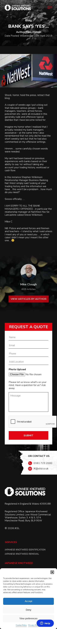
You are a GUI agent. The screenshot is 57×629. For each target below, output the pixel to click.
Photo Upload (17, 369)
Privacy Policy (34, 625)
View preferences (28, 618)
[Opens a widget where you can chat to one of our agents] (45, 623)
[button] (52, 572)
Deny (28, 609)
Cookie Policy (21, 625)
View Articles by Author (28, 299)
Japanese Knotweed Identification (25, 549)
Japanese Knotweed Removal (22, 553)
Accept (28, 601)
